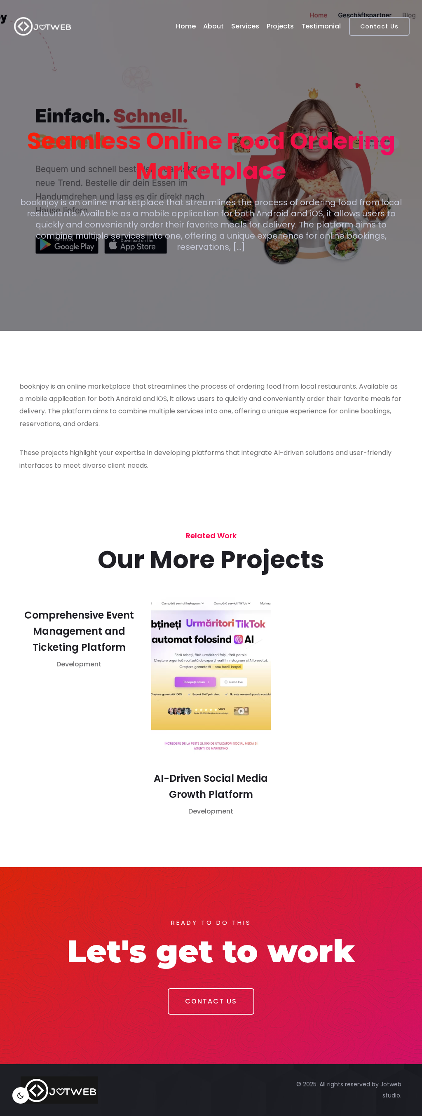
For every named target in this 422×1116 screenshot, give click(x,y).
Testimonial (321, 26)
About (213, 26)
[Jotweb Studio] (42, 26)
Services (245, 26)
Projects (280, 26)
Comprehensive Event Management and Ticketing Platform (79, 631)
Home (186, 26)
